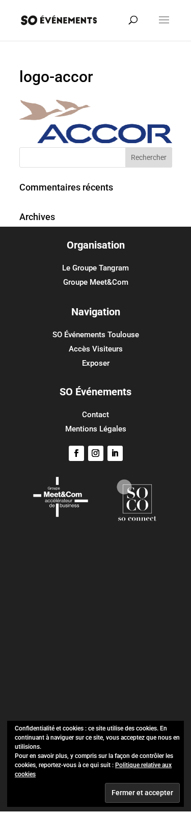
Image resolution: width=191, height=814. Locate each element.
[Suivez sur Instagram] (95, 453)
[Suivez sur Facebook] (76, 453)
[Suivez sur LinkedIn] (115, 453)
